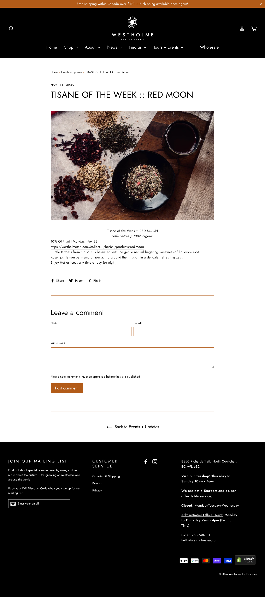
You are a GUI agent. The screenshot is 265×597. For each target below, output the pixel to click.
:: (191, 47)
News (112, 47)
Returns (97, 483)
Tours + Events (166, 47)
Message (58, 343)
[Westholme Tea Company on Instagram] (154, 461)
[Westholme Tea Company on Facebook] (145, 461)
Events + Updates (71, 72)
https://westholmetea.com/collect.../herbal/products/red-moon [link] (97, 246)
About (91, 47)
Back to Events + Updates (136, 427)
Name (55, 323)
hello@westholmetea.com (199, 540)
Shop (69, 47)
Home (51, 47)
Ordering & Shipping (106, 476)
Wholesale (209, 47)
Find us (136, 47)
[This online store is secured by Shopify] (245, 563)
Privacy (97, 490)
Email (138, 323)
